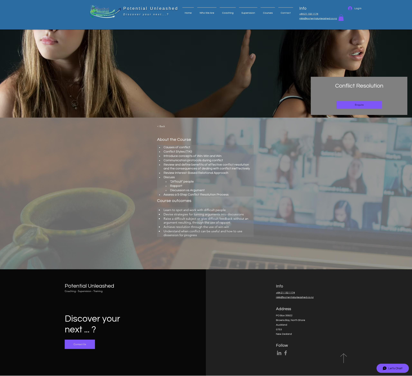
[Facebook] (285, 353)
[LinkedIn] (279, 353)
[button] (227, 11)
